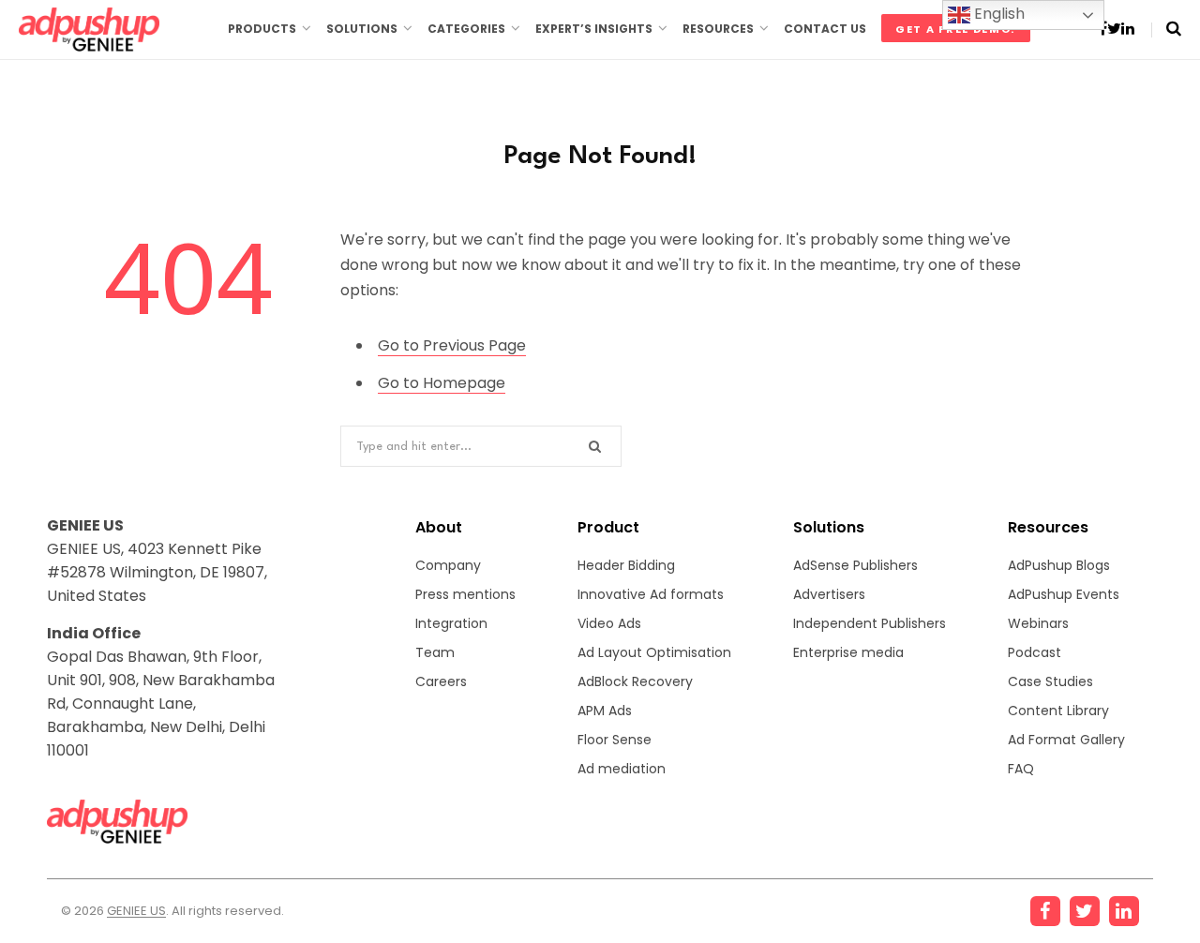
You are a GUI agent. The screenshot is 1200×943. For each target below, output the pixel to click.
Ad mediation (622, 768)
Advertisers (829, 594)
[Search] (1166, 28)
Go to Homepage (441, 383)
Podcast (1034, 652)
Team (435, 652)
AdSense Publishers (855, 565)
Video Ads (609, 623)
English (997, 13)
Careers (441, 681)
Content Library (1058, 710)
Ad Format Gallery (1066, 739)
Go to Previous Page (452, 345)
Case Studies (1050, 681)
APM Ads (605, 710)
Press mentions (465, 594)
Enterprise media (848, 652)
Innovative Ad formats (651, 594)
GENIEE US (136, 911)
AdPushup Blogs (1059, 565)
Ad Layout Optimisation (654, 652)
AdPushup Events (1063, 594)
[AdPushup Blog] (89, 29)
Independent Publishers (869, 623)
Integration (451, 623)
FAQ (1021, 768)
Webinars (1038, 623)
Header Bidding (626, 565)
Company (448, 565)
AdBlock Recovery (635, 681)
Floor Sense (615, 739)
